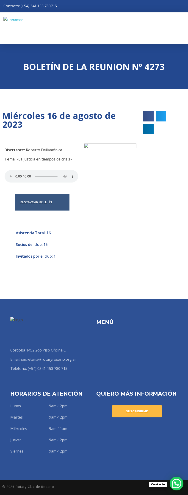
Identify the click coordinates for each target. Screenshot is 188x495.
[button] (148, 116)
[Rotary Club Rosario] (36, 28)
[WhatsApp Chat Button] (176, 483)
